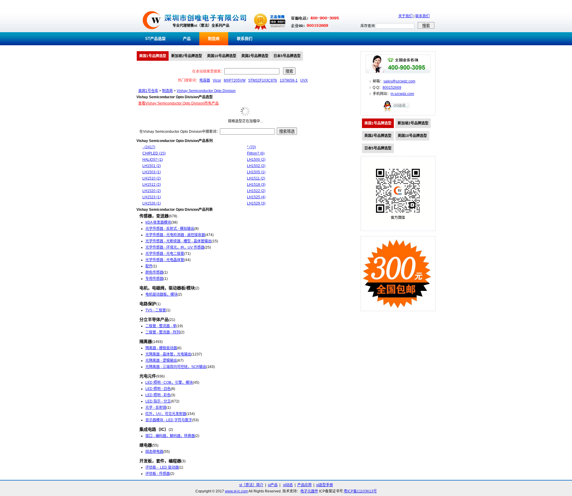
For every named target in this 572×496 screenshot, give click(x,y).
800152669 (392, 87)
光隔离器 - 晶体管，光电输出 (168, 354)
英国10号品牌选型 (221, 56)
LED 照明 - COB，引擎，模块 (169, 382)
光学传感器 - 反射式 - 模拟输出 (169, 229)
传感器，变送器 (154, 215)
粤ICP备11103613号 (360, 491)
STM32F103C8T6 (262, 80)
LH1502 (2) (256, 166)
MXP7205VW (234, 80)
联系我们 (422, 16)
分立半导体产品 (154, 319)
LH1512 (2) (151, 185)
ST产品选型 (155, 38)
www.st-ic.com (236, 491)
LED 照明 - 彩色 (158, 395)
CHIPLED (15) (154, 153)
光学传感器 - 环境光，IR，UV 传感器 (174, 247)
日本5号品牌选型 (287, 56)
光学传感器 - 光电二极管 (164, 254)
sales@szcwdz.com (399, 81)
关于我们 (405, 16)
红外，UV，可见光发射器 (165, 414)
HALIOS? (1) (152, 159)
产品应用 (304, 485)
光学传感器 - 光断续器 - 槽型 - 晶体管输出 (178, 241)
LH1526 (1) (151, 203)
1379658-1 (289, 80)
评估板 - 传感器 (157, 474)
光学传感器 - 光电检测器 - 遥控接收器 (175, 235)
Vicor (217, 80)
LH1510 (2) (151, 178)
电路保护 (147, 303)
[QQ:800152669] (398, 112)
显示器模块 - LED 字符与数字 (168, 420)
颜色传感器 (154, 272)
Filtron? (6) (256, 153)
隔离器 (145, 341)
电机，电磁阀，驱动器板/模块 (167, 288)
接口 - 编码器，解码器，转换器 (170, 436)
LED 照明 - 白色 (158, 389)
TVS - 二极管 (155, 310)
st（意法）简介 (251, 485)
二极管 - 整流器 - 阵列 (162, 332)
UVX (304, 80)
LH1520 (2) (151, 191)
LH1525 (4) (256, 197)
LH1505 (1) (256, 172)
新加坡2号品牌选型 (186, 56)
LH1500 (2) (256, 159)
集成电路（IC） (154, 429)
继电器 (145, 445)
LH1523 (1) (151, 197)
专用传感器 (154, 279)
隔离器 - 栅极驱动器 (161, 348)
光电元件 (147, 376)
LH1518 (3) (256, 185)
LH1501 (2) (151, 166)
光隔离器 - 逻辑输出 (161, 360)
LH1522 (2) (256, 191)
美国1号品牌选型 (152, 56)
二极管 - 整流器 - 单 (160, 326)
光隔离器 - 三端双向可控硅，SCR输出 (175, 367)
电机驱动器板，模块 (161, 294)
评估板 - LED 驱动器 (162, 467)
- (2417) (148, 147)
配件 (149, 266)
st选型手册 (324, 485)
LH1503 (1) (151, 172)
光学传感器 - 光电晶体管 (164, 260)
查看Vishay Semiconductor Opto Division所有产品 (178, 103)
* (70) (251, 147)
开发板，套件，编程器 (160, 460)
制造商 (214, 38)
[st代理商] (152, 31)
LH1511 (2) (256, 178)
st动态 (288, 485)
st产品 (273, 485)
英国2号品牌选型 (254, 56)
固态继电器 (154, 452)
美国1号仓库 (148, 91)
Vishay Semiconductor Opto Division (206, 91)
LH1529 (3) (256, 203)
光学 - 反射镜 (155, 407)
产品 (187, 38)
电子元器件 (309, 491)
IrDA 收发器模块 (158, 222)
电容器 (204, 80)
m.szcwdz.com (402, 94)
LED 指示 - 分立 (158, 401)
